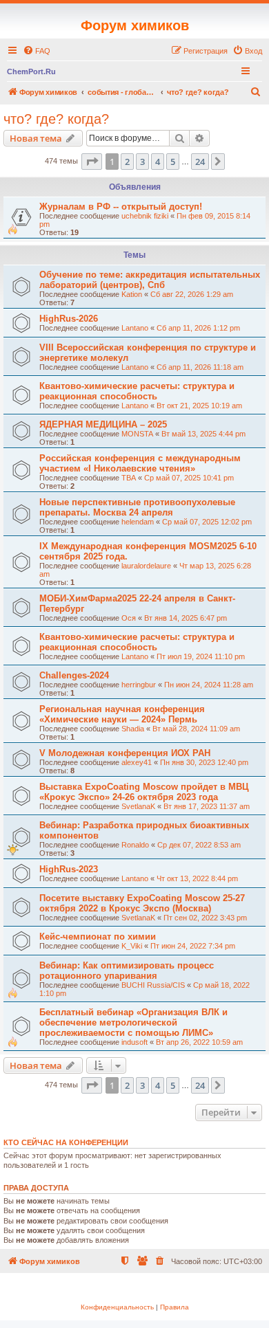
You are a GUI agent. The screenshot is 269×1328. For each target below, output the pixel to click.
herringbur (138, 684)
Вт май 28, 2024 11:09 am (196, 728)
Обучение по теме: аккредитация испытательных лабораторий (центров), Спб (149, 279)
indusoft (134, 1042)
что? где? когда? (56, 118)
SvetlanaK (138, 806)
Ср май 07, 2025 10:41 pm (189, 478)
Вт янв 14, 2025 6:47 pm (185, 618)
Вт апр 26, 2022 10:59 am (199, 1042)
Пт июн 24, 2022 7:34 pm (192, 946)
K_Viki (131, 946)
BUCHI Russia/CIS (153, 985)
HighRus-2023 (68, 869)
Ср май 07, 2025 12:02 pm (207, 522)
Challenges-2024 (74, 675)
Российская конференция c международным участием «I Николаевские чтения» (140, 463)
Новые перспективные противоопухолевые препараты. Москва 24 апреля (137, 507)
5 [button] (172, 161)
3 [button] (142, 161)
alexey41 (136, 762)
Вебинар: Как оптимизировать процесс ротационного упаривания (126, 970)
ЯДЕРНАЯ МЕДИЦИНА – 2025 (103, 424)
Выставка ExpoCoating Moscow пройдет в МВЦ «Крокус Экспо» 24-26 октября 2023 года (144, 792)
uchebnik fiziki (144, 216)
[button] (91, 161)
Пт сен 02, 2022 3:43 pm (205, 918)
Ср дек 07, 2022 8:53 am (199, 845)
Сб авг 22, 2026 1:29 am (191, 294)
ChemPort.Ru (31, 71)
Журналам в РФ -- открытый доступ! (120, 206)
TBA (128, 478)
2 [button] (127, 161)
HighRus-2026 (68, 318)
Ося (128, 618)
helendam (137, 522)
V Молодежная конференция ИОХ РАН (124, 753)
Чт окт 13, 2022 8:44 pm (197, 878)
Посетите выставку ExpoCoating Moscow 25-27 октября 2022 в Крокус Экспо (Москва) (142, 903)
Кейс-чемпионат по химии (97, 936)
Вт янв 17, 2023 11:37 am (206, 806)
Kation (131, 294)
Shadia (132, 728)
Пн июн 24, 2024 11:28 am (208, 684)
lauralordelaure (146, 566)
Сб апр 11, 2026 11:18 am (200, 367)
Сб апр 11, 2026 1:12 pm (198, 328)
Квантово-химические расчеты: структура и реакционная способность (137, 391)
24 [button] (200, 161)
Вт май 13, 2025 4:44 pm (203, 434)
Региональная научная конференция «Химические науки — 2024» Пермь (122, 714)
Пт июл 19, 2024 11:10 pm (201, 656)
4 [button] (157, 161)
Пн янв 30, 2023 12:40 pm (204, 762)
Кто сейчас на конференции (65, 1142)
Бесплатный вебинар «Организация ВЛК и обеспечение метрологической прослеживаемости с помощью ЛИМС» (133, 1022)
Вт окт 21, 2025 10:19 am (199, 405)
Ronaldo (135, 845)
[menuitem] (36, 51)
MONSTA (137, 434)
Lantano (134, 328)
